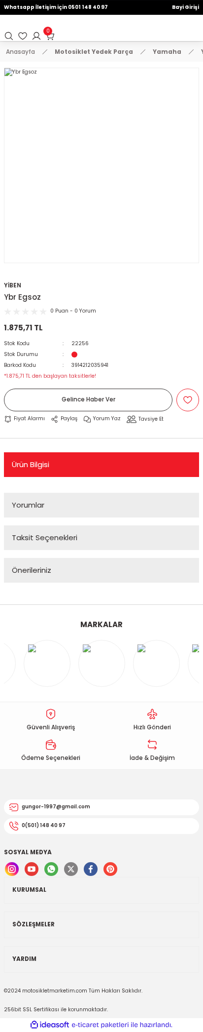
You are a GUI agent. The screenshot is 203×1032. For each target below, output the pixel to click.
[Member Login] (36, 36)
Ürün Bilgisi (30, 464)
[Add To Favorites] (187, 400)
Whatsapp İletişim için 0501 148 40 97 (56, 7)
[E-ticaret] (100, 1025)
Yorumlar (28, 505)
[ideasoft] (49, 1025)
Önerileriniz (31, 570)
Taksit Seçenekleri (44, 537)
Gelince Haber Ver (88, 399)
